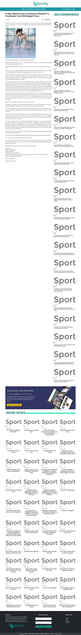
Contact (67, 622)
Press (66, 619)
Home (66, 617)
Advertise (67, 620)
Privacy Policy (58, 633)
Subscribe (43, 626)
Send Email (11, 151)
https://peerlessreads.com (16, 156)
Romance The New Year (11, 66)
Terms (51, 633)
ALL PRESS (36, 9)
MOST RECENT (29, 9)
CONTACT (43, 9)
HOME (23, 9)
